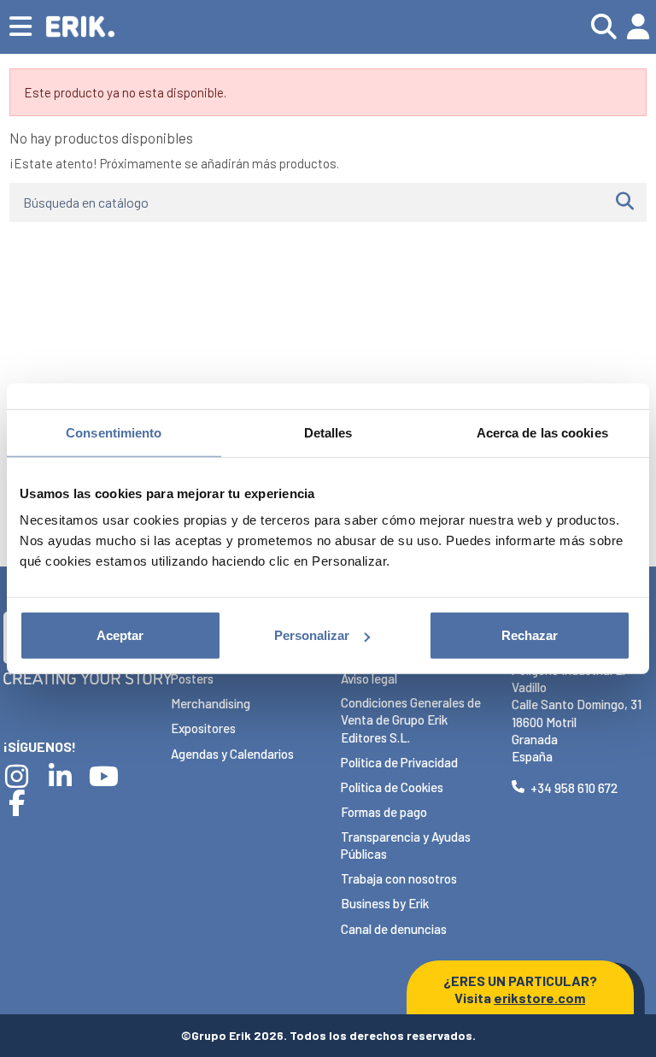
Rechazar (529, 635)
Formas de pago (384, 811)
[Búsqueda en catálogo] (625, 202)
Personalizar (311, 635)
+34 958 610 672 (574, 788)
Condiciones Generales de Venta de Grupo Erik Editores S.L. (411, 720)
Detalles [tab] (328, 432)
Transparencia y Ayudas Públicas (406, 845)
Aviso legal (369, 678)
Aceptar (120, 635)
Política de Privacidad (399, 762)
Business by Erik (385, 903)
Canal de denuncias (394, 929)
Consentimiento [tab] (113, 432)
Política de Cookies (392, 787)
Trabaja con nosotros (399, 878)
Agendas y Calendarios (232, 753)
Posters (192, 678)
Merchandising (210, 703)
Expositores (203, 728)
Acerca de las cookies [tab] (542, 432)
